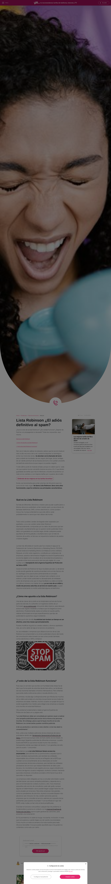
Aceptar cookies (70, 877)
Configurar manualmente (41, 877)
